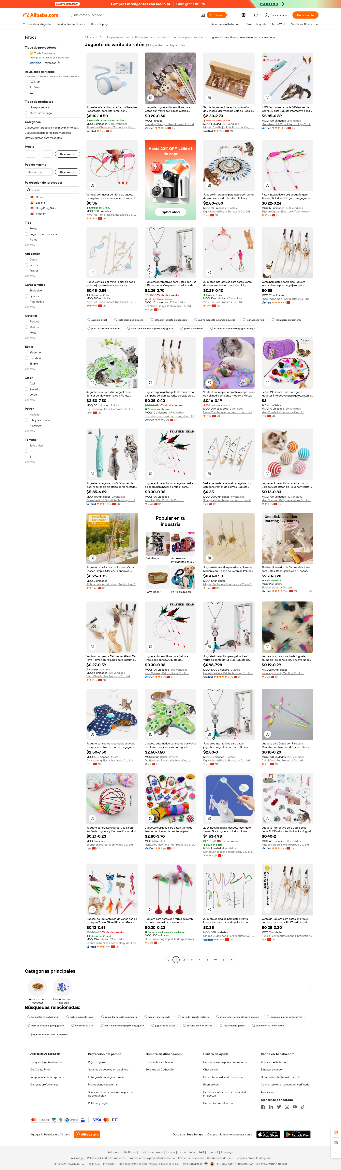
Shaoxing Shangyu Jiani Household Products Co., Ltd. (170, 124)
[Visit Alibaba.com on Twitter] (279, 1106)
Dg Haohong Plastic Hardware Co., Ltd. (226, 211)
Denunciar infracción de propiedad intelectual (224, 1093)
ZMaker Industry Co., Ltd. (277, 587)
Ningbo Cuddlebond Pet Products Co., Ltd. (229, 935)
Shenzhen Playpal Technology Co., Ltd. (109, 844)
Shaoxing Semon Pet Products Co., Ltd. (285, 298)
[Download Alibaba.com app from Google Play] (297, 1134)
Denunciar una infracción (218, 1103)
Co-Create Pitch (40, 1069)
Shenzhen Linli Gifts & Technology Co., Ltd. (287, 124)
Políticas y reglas (98, 1103)
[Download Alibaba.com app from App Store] (268, 1134)
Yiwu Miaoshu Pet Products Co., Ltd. (108, 676)
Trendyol (212, 1152)
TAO (201, 1152)
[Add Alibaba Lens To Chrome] (87, 1134)
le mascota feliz (255, 320)
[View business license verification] (206, 1164)
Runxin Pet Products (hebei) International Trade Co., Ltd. (287, 935)
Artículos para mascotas (114, 37)
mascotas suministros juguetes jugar (234, 328)
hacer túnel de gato (159, 1017)
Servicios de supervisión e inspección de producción (111, 1093)
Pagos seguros (97, 1062)
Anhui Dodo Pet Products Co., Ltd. (282, 760)
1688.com (130, 1152)
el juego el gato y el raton (270, 1025)
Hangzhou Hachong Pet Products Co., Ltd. (170, 844)
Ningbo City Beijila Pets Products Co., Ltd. (228, 127)
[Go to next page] (231, 959)
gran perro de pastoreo (289, 320)
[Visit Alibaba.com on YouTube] (294, 1106)
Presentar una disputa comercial (223, 1077)
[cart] (256, 15)
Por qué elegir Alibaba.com (46, 1062)
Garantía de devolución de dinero (108, 1069)
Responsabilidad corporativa (47, 1077)
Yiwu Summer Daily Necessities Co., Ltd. (286, 500)
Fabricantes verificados (160, 1062)
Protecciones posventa (102, 1084)
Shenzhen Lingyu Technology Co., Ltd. (168, 305)
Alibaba (89, 37)
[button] (202, 15)
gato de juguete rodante (195, 1017)
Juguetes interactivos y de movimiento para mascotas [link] (242, 37)
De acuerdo (67, 154)
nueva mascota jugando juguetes (216, 320)
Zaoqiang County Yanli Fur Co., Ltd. (283, 673)
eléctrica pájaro (84, 1025)
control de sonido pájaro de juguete (124, 1025)
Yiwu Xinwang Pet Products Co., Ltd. (167, 673)
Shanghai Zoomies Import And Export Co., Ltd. (229, 500)
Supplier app (194, 1134)
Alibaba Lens (49, 1134)
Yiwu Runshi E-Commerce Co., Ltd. (283, 412)
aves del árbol (99, 320)
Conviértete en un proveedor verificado (285, 1084)
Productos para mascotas (151, 37)
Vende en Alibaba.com (274, 1062)
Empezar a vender (272, 1069)
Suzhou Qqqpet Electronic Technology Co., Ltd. (287, 211)
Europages (227, 1152)
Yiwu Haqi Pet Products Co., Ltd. (222, 302)
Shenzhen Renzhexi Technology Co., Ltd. (169, 416)
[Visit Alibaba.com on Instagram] (287, 1106)
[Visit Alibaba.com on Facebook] (263, 1106)
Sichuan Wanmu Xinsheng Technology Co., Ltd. (112, 584)
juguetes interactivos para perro (49, 1034)
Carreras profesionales (44, 1084)
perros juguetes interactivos (286, 1017)
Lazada (170, 1152)
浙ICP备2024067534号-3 (271, 1164)
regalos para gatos (234, 1025)
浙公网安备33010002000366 (234, 1164)
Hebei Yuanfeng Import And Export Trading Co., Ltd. (229, 412)
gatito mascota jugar (82, 1017)
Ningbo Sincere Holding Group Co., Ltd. (285, 844)
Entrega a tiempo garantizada (106, 1077)
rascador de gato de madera (121, 1017)
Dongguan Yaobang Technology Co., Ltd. (228, 851)
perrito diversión (193, 328)
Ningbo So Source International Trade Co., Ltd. (229, 584)
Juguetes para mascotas (188, 37)
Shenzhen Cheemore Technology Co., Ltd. (112, 127)
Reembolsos (211, 1084)
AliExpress (114, 1152)
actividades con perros (199, 1025)
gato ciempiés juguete (130, 320)
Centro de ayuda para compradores (225, 1062)
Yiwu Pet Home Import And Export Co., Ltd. (112, 214)
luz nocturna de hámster (45, 1017)
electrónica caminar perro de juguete (152, 328)
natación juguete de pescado (171, 320)
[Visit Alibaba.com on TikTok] (302, 1106)
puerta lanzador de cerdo (105, 328)
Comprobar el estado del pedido (280, 1077)
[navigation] (52, 499)
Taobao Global (186, 1152)
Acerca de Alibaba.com (45, 1053)
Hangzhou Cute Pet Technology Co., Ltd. (228, 673)
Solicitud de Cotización (160, 1069)
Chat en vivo (210, 1069)
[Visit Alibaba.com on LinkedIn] (271, 1106)
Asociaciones (269, 1092)
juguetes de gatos (165, 1025)
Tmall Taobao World (151, 1152)
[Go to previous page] (168, 959)
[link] (336, 1132)
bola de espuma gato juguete (47, 1025)
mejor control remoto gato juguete (239, 1017)
